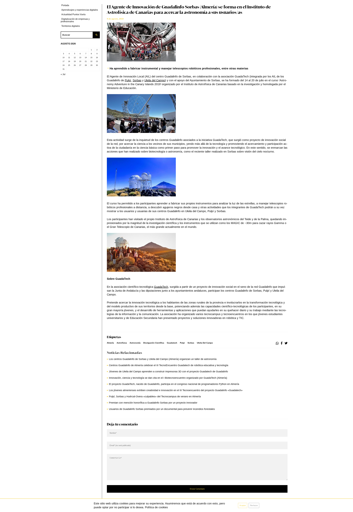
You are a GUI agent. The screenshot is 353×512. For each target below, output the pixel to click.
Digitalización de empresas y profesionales (75, 20)
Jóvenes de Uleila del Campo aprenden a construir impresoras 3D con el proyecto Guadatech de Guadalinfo (168, 371)
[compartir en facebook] (282, 343)
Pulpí (128, 80)
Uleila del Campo (154, 80)
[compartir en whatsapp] (277, 343)
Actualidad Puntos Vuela (73, 14)
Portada (65, 5)
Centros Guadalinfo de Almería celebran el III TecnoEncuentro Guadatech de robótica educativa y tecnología (168, 365)
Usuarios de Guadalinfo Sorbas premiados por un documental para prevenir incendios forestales (162, 409)
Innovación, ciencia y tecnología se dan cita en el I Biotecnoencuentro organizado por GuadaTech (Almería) (168, 377)
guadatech (172, 343)
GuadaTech (161, 286)
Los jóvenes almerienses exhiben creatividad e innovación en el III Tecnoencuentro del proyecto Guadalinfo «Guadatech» (176, 390)
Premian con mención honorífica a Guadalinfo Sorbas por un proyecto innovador (153, 402)
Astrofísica (122, 343)
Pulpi (182, 343)
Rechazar (254, 505)
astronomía (135, 343)
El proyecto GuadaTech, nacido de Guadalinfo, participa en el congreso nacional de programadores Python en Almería (174, 384)
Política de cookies (156, 507)
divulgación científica (153, 343)
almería (110, 343)
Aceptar (243, 505)
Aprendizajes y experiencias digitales (79, 10)
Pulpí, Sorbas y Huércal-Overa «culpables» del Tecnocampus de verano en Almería (155, 396)
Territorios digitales (70, 26)
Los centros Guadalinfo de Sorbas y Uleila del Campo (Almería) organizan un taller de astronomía (162, 359)
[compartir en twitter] (286, 343)
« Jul (63, 74)
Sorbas (137, 80)
